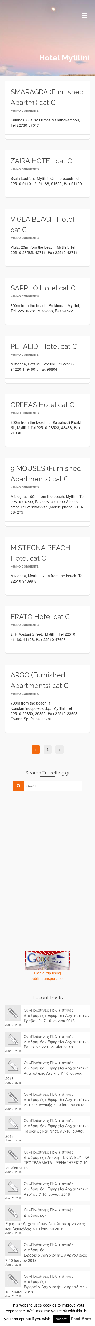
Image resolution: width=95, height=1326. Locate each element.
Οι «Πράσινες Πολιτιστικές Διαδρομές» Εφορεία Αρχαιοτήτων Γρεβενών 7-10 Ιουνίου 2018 (56, 1015)
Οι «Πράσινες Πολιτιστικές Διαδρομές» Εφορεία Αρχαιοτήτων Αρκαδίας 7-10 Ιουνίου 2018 (47, 1283)
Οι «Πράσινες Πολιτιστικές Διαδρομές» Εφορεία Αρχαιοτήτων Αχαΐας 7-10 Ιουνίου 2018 (56, 1189)
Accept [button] (61, 1318)
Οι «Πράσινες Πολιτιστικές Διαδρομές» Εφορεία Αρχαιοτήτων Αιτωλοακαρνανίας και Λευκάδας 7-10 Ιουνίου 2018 (45, 1219)
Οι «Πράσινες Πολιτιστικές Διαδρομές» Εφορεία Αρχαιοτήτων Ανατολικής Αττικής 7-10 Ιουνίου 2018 (47, 1070)
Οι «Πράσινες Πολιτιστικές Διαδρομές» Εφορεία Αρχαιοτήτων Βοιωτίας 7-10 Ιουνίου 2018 (56, 1041)
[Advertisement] (44, 832)
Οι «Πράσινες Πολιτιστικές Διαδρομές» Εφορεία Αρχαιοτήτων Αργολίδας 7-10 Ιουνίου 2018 (46, 1252)
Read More (81, 1318)
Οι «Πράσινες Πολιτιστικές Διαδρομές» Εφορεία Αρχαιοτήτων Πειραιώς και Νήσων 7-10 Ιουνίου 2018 (47, 1128)
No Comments (27, 111)
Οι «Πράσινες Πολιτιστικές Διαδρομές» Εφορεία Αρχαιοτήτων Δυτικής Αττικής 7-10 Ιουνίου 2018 (56, 1099)
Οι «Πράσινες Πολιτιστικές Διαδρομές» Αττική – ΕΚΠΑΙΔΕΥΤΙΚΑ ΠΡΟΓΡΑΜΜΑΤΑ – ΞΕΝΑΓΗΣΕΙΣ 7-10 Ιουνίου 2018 (47, 1159)
